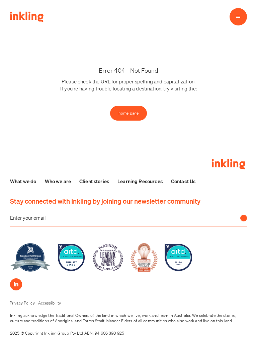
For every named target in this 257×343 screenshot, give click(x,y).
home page (128, 113)
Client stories (94, 181)
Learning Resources (140, 181)
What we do (23, 181)
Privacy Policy (22, 303)
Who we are (58, 181)
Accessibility (49, 303)
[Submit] (243, 218)
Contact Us (183, 181)
